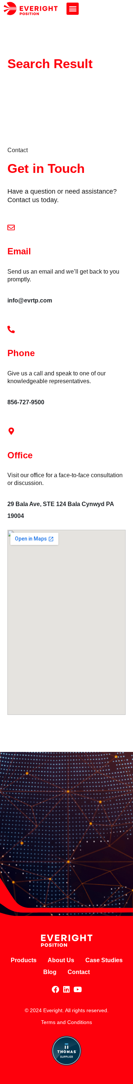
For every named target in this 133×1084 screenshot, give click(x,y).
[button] (72, 9)
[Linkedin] (66, 989)
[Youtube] (77, 989)
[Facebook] (55, 989)
